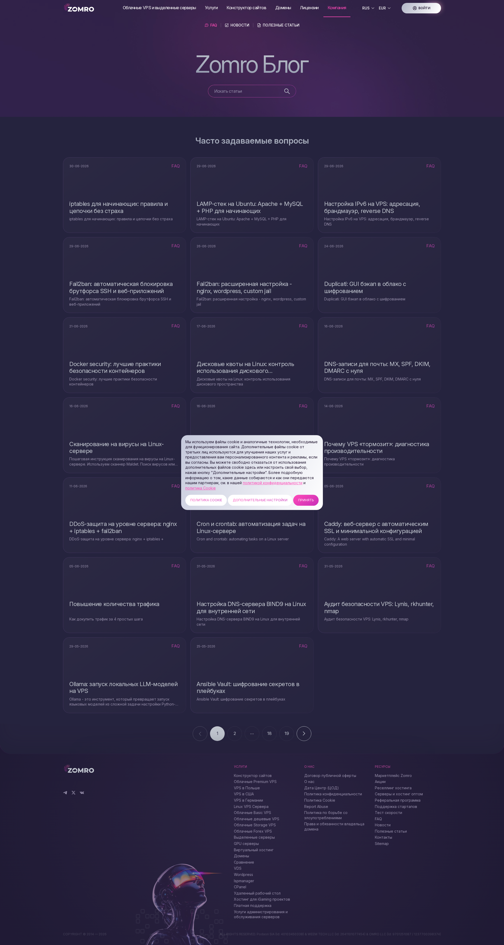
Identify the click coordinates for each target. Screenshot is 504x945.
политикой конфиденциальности (272, 483)
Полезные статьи (281, 25)
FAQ (213, 25)
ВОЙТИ (424, 8)
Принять (306, 500)
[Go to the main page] (91, 8)
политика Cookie (200, 488)
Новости (239, 25)
